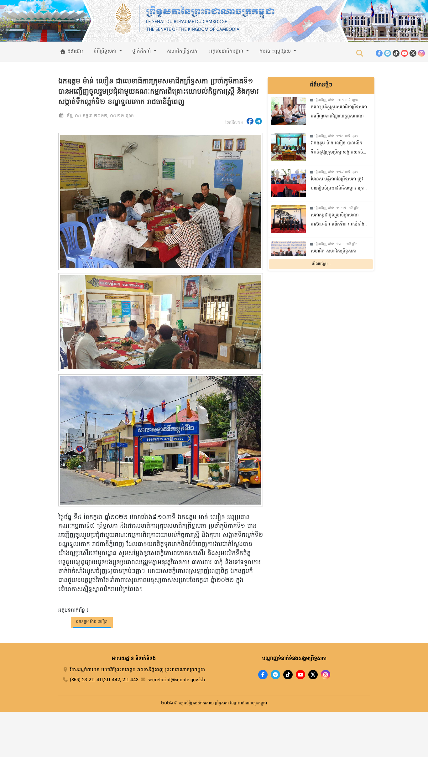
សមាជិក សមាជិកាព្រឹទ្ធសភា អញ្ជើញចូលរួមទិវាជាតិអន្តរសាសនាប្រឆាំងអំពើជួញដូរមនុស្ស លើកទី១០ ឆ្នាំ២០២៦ (339, 256)
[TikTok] (396, 53)
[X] (313, 674)
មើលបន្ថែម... (321, 264)
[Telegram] (387, 53)
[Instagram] (421, 53)
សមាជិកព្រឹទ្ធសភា (183, 51)
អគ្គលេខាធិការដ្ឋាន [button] (227, 51)
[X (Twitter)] (413, 53)
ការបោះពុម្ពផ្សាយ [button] (275, 51)
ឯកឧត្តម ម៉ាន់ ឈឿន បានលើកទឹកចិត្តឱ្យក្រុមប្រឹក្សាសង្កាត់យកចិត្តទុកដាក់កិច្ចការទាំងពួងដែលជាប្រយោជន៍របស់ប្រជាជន (338, 148)
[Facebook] (379, 53)
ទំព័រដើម (74, 52)
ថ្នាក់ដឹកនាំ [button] (142, 51)
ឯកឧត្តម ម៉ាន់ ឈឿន (91, 622)
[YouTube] (404, 53)
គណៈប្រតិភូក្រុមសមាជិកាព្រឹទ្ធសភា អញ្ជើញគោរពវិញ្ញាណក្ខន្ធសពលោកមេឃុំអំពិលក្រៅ (339, 112)
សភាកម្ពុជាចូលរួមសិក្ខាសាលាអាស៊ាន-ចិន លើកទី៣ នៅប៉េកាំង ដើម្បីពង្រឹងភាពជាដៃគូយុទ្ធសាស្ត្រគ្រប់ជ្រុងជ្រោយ (337, 220)
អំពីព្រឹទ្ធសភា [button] (106, 51)
